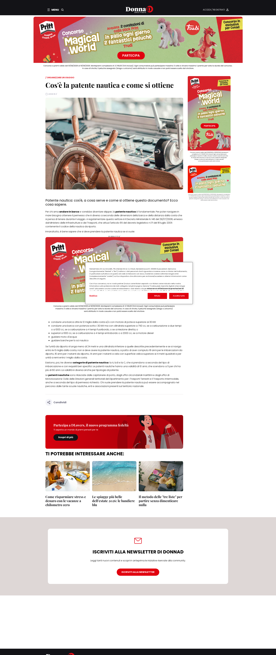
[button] (53, 10)
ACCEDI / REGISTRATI (214, 9)
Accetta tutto (179, 296)
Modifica (93, 295)
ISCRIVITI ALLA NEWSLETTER (138, 572)
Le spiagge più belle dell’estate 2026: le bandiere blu (113, 500)
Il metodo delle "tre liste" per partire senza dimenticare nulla (160, 500)
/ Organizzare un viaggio (59, 77)
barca (70, 325)
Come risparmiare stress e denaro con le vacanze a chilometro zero (65, 500)
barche (65, 340)
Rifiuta (157, 296)
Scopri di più (65, 437)
